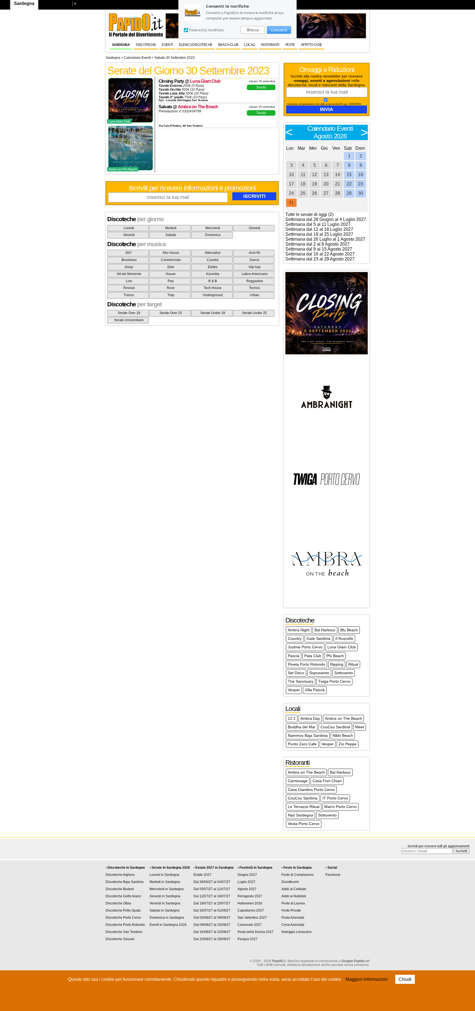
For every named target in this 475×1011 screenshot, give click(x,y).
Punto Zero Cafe (302, 744)
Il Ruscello (344, 638)
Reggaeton (254, 281)
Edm (170, 267)
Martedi (170, 228)
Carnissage (298, 781)
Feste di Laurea (293, 903)
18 (302, 184)
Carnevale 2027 (250, 925)
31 (291, 202)
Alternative (213, 253)
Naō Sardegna (300, 815)
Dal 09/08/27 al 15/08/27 (212, 925)
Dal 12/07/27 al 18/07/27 (212, 896)
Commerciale (171, 260)
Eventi (167, 45)
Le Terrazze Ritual (303, 806)
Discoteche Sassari (120, 939)
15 (349, 174)
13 (326, 174)
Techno (254, 288)
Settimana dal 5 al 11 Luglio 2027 (317, 224)
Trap (170, 295)
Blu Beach (349, 630)
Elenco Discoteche (195, 45)
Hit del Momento (129, 274)
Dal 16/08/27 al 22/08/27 (212, 932)
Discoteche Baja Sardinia (124, 882)
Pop (171, 281)
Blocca (253, 29)
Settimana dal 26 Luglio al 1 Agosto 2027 (325, 239)
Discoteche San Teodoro (124, 932)
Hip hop (255, 267)
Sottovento (343, 673)
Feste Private (291, 910)
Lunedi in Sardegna (164, 875)
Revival (129, 288)
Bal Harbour (324, 630)
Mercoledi (212, 228)
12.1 (292, 718)
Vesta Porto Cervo (303, 823)
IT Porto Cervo (335, 798)
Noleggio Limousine (296, 932)
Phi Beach (335, 656)
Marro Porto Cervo (340, 806)
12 (314, 174)
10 (291, 174)
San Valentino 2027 (252, 918)
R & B (212, 281)
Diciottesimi (290, 882)
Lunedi (129, 228)
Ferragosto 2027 (250, 896)
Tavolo (261, 87)
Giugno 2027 (247, 875)
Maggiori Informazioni (366, 979)
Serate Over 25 (170, 313)
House (171, 274)
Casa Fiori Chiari (327, 781)
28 (337, 193)
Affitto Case (311, 45)
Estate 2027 (202, 875)
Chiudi (405, 979)
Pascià (293, 656)
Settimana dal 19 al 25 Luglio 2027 (319, 234)
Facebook (332, 875)
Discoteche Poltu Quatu (123, 910)
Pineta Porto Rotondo (306, 664)
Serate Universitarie (129, 320)
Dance (254, 260)
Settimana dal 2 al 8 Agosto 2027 (317, 244)
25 (302, 193)
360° (128, 253)
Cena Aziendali (292, 925)
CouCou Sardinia (335, 727)
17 (291, 184)
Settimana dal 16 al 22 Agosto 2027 (320, 254)
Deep (129, 267)
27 (326, 193)
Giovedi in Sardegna (165, 896)
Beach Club (228, 45)
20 (326, 184)
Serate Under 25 (254, 313)
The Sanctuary (300, 681)
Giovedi (254, 228)
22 (349, 184)
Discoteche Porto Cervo (123, 918)
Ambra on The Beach (198, 106)
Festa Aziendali (292, 918)
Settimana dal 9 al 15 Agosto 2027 (318, 249)
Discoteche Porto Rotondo (125, 925)
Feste (290, 45)
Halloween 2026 (250, 903)
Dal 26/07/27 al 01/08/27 (212, 910)
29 (349, 193)
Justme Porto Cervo (305, 647)
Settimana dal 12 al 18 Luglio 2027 (319, 229)
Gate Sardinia (318, 638)
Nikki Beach (343, 735)
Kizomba (212, 274)
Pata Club (312, 656)
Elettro (212, 267)
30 (360, 193)
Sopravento (319, 673)
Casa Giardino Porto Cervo (311, 789)
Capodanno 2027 (251, 910)
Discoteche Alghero (120, 875)
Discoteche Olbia (118, 903)
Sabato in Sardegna (164, 910)
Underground (213, 295)
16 (360, 174)
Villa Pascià (315, 690)
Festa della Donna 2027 (256, 932)
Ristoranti (270, 45)
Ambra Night (299, 630)
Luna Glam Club (205, 81)
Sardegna (121, 45)
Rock (171, 288)
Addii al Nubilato (293, 896)
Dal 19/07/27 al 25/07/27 (212, 903)
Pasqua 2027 (248, 939)
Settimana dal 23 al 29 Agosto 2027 (320, 259)
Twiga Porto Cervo (334, 681)
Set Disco (296, 673)
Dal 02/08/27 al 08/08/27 (212, 918)
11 (303, 174)
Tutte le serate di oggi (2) (309, 214)
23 (360, 184)
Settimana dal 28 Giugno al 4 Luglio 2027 (325, 219)
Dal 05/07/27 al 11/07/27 (212, 889)
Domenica (212, 235)
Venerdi (129, 235)
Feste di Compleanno (297, 875)
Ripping (336, 664)
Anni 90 (254, 253)
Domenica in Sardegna (167, 918)
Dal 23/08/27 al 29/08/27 (212, 939)
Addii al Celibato (293, 889)
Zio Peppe (348, 744)
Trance (129, 295)
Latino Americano (255, 274)
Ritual (353, 664)
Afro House (170, 253)
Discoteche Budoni (120, 889)
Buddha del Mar (302, 727)
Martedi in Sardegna (165, 882)
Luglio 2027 (246, 882)
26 (314, 193)
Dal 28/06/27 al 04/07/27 (212, 882)
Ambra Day (310, 718)
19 (314, 184)
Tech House (213, 288)
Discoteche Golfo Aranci (123, 896)
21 (337, 184)
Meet (359, 727)
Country (213, 260)
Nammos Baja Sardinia (308, 735)
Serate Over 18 (129, 313)
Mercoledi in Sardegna (167, 889)
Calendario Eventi (137, 58)
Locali (249, 45)
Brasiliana (129, 260)
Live (129, 281)
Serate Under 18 (212, 313)
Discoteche (146, 45)
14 (337, 174)
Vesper (294, 690)
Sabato (170, 235)
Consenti (279, 29)
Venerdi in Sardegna (165, 903)
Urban (254, 295)
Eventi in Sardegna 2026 (168, 925)
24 (291, 193)
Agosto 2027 (247, 889)
